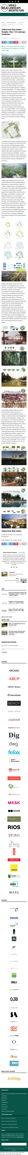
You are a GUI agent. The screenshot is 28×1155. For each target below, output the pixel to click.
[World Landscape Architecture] (12, 12)
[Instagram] (9, 1)
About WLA (4, 1098)
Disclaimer (4, 1109)
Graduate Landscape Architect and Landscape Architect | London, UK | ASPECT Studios (17, 594)
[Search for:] (14, 17)
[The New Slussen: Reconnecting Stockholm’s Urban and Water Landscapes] (4, 633)
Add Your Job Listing (6, 617)
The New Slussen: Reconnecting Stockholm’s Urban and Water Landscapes (17, 633)
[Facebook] (15, 1)
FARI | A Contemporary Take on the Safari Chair (17, 624)
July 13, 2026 (12, 635)
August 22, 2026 (13, 612)
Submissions (4, 1102)
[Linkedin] (12, 1)
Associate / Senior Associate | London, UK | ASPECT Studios (16, 602)
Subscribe (4, 652)
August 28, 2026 (13, 597)
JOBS (2, 589)
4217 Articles (21, 552)
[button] (26, 14)
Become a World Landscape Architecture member (13, 1093)
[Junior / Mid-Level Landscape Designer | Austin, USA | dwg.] (4, 610)
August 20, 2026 (13, 626)
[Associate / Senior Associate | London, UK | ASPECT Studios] (4, 603)
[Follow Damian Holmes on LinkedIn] (16, 567)
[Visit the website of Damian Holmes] (11, 567)
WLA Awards (20, 1137)
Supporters (4, 1095)
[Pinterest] (18, 1)
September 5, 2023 (7, 38)
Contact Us (4, 1104)
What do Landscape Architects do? (9, 1121)
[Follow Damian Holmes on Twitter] (13, 567)
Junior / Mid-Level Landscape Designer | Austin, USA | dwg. (16, 609)
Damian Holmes (16, 38)
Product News (5, 620)
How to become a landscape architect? (10, 1127)
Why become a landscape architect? (9, 1124)
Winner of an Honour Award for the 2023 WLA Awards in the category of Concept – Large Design (13, 48)
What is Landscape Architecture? (8, 1118)
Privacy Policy (4, 1107)
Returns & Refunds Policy (7, 1111)
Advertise (3, 1100)
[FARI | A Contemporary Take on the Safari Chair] (4, 625)
